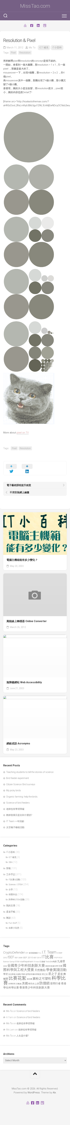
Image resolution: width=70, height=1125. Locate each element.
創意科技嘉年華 (51, 966)
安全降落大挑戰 (14, 974)
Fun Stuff (13, 923)
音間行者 (55, 983)
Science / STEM (16, 884)
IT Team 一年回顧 (15, 821)
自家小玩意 (14, 928)
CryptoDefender (14, 952)
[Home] (25, 25)
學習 (5, 974)
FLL (39, 953)
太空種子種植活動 (15, 827)
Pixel (13, 52)
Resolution (24, 52)
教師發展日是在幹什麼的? (19, 815)
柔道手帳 (10, 911)
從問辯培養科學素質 (33, 974)
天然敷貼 (40, 970)
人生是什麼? (22, 1035)
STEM (17, 962)
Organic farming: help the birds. (22, 796)
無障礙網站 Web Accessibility (24, 682)
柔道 (60, 974)
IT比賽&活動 (14, 879)
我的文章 (10, 905)
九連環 (61, 961)
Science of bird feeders (18, 802)
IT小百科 (57, 47)
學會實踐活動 (56, 970)
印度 (60, 966)
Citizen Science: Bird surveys (20, 784)
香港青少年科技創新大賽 (34, 987)
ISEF (11, 957)
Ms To (32, 47)
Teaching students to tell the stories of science (29, 772)
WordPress (34, 1092)
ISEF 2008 (18, 958)
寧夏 (23, 974)
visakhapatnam (26, 961)
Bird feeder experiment (17, 778)
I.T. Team (49, 952)
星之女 (45, 974)
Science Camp (8, 962)
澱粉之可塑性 (42, 978)
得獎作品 (13, 894)
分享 (11, 889)
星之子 (52, 974)
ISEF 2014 (37, 958)
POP (56, 957)
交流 (5, 966)
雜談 (8, 917)
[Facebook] (31, 25)
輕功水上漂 (33, 983)
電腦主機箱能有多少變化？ (22, 559)
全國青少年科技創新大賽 (26, 965)
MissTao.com (35, 6)
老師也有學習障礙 (15, 809)
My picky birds (13, 790)
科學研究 (12, 984)
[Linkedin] (38, 25)
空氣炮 (18, 984)
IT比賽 (48, 956)
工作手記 (10, 874)
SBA (11, 862)
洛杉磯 (29, 979)
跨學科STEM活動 (17, 899)
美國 (25, 983)
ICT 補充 (44, 47)
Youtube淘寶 (51, 961)
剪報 (8, 868)
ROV (60, 957)
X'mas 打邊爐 (39, 961)
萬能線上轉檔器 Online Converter (27, 621)
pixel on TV (23, 432)
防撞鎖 (44, 983)
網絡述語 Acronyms (18, 743)
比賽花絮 (17, 978)
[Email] (45, 25)
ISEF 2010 (28, 957)
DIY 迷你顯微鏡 (31, 953)
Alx (54, 1092)
